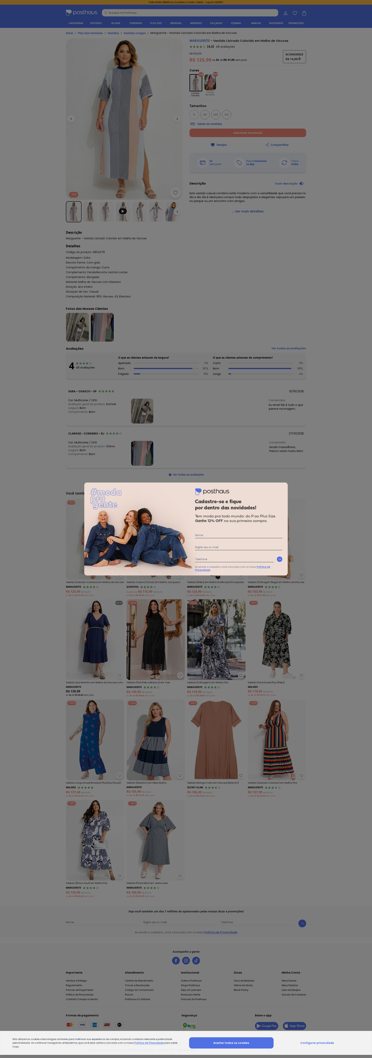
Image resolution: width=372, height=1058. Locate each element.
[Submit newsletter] (279, 559)
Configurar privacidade (317, 1043)
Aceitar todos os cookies (231, 1043)
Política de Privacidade (149, 1042)
